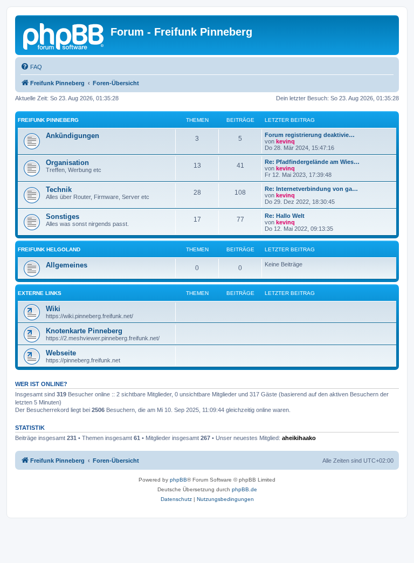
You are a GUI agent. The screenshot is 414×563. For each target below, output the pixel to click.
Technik (59, 190)
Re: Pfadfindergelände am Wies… (312, 162)
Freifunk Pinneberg (48, 120)
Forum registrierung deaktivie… (310, 135)
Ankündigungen (72, 136)
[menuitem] (31, 66)
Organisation (67, 163)
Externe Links (39, 293)
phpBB (178, 480)
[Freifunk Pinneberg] (64, 35)
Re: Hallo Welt (285, 215)
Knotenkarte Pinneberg (84, 331)
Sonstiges (62, 216)
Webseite (61, 353)
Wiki (53, 309)
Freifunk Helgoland (49, 249)
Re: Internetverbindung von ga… (311, 189)
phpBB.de (244, 489)
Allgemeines (66, 265)
